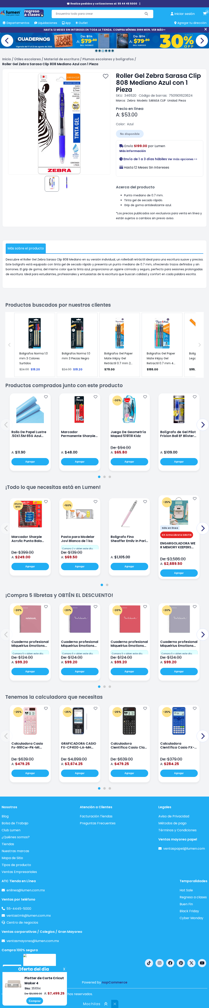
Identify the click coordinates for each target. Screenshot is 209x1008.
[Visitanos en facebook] (170, 963)
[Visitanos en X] (191, 963)
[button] (6, 425)
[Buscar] (146, 14)
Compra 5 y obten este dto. (27, 653)
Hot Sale (186, 890)
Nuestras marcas (15, 851)
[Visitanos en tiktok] (149, 963)
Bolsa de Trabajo (15, 823)
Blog (5, 816)
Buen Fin (186, 904)
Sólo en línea (170, 528)
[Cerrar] (205, 29)
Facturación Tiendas (96, 816)
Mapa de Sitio (12, 858)
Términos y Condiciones (177, 830)
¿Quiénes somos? (16, 837)
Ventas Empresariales (19, 871)
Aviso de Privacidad (173, 816)
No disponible (130, 133)
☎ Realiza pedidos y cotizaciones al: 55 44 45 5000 (102, 3)
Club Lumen (11, 830)
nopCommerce (114, 982)
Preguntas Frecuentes (98, 823)
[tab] (99, 477)
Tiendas (8, 844)
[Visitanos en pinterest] (181, 963)
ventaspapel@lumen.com (184, 848)
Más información (132, 151)
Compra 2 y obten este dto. (77, 548)
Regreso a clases (193, 897)
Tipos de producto (16, 865)
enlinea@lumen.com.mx (26, 890)
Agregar (30, 461)
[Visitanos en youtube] (202, 963)
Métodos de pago (172, 823)
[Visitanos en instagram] (160, 963)
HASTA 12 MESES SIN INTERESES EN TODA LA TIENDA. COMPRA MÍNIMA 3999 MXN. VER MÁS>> (104, 29)
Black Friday (189, 911)
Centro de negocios (22, 922)
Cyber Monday (191, 918)
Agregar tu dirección (192, 23)
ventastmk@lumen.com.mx (29, 915)
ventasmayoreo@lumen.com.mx (33, 941)
